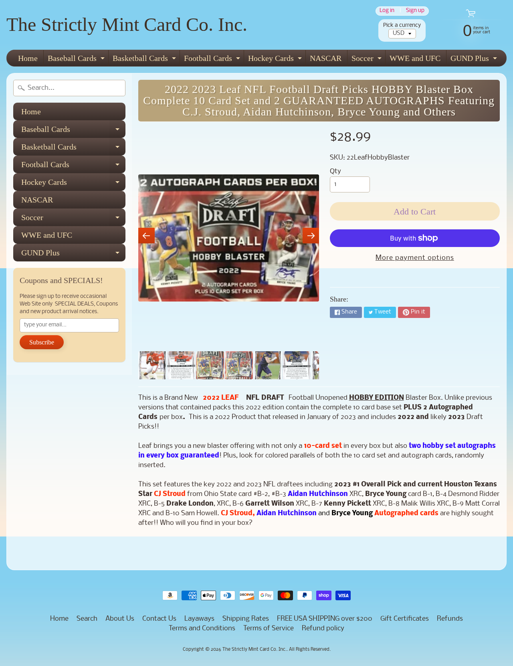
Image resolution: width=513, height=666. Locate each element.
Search (87, 619)
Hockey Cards (276, 60)
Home (28, 58)
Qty (335, 171)
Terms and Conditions (202, 628)
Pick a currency (402, 25)
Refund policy (323, 628)
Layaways (199, 619)
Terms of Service (268, 628)
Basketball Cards (145, 60)
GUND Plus (474, 60)
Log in (387, 11)
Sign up (415, 11)
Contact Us (159, 619)
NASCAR (325, 58)
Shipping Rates (245, 619)
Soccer (367, 60)
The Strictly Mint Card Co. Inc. (126, 24)
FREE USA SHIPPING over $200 (324, 619)
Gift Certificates (404, 619)
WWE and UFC (415, 58)
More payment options (415, 258)
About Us (119, 619)
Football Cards (213, 60)
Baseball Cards (77, 60)
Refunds (450, 619)
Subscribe (41, 342)
